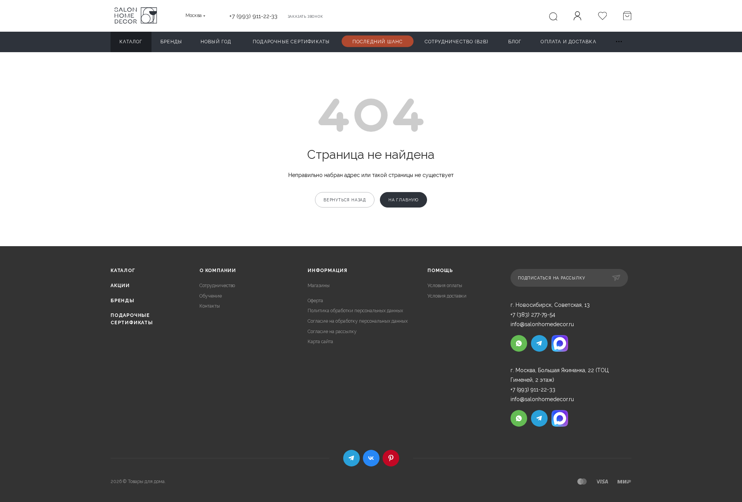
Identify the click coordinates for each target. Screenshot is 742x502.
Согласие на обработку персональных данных (358, 321)
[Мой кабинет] (577, 17)
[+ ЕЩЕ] (619, 42)
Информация (327, 270)
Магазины (319, 285)
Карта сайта (320, 341)
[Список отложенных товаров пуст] (602, 16)
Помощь (440, 270)
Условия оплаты (444, 285)
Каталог (123, 270)
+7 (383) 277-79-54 (533, 314)
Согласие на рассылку (332, 331)
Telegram (351, 458)
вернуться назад (344, 199)
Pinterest (391, 458)
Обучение (210, 296)
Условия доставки (446, 296)
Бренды (122, 300)
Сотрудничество (217, 285)
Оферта (315, 300)
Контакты (209, 306)
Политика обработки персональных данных (355, 310)
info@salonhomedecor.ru (542, 324)
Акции (120, 285)
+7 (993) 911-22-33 (253, 16)
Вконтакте (371, 458)
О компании (217, 270)
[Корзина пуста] (626, 16)
